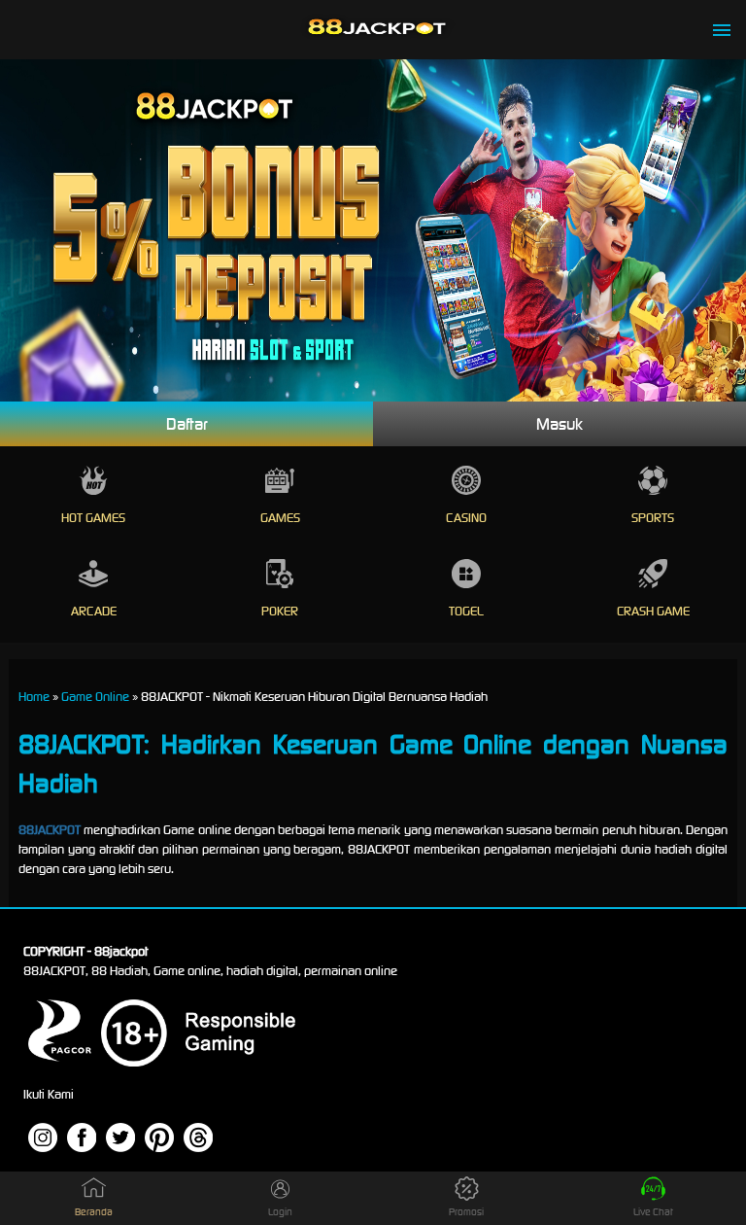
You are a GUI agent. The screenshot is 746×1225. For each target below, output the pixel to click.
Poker (279, 611)
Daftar (187, 424)
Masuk (559, 424)
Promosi (466, 1212)
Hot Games (93, 517)
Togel (466, 611)
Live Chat (653, 1212)
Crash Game (653, 611)
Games (280, 517)
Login (280, 1212)
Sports (652, 517)
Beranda (94, 1212)
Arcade (94, 611)
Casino (466, 517)
